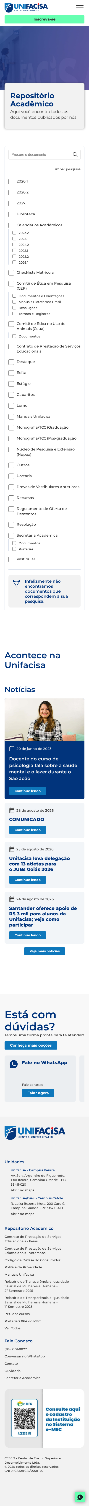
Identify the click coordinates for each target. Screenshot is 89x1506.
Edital (22, 373)
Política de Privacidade (23, 1267)
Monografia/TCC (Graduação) (43, 427)
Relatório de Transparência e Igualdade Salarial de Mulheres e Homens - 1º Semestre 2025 (37, 1302)
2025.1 (23, 251)
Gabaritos (26, 394)
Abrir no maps (22, 1190)
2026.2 (23, 192)
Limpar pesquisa (67, 169)
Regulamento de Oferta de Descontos (42, 511)
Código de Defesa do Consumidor (32, 1260)
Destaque (26, 362)
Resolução (26, 524)
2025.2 (24, 257)
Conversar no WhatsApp (25, 1356)
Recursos (25, 498)
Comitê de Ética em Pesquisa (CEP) (44, 286)
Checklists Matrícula (35, 272)
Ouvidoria (13, 1371)
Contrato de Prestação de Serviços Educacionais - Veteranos (33, 1250)
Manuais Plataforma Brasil (40, 302)
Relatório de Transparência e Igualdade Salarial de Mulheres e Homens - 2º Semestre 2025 (37, 1285)
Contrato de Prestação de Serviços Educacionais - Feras (33, 1239)
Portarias (26, 549)
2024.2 (24, 245)
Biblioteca (26, 214)
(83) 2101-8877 (16, 1349)
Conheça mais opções (31, 1045)
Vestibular (26, 559)
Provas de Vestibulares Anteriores (48, 487)
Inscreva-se (44, 19)
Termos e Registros (34, 314)
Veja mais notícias (45, 951)
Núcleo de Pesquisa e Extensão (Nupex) (46, 451)
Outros (23, 465)
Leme (22, 405)
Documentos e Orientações (41, 296)
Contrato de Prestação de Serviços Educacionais (49, 348)
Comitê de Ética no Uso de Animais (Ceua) (41, 326)
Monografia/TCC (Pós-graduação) (47, 438)
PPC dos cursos (17, 1314)
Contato (11, 1364)
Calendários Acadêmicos (39, 225)
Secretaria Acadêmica (37, 535)
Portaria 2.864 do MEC (23, 1321)
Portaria (24, 476)
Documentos (29, 336)
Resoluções (28, 308)
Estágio (24, 383)
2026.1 (22, 181)
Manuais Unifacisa (33, 416)
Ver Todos (13, 1328)
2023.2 (24, 233)
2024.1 (23, 239)
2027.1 (22, 203)
